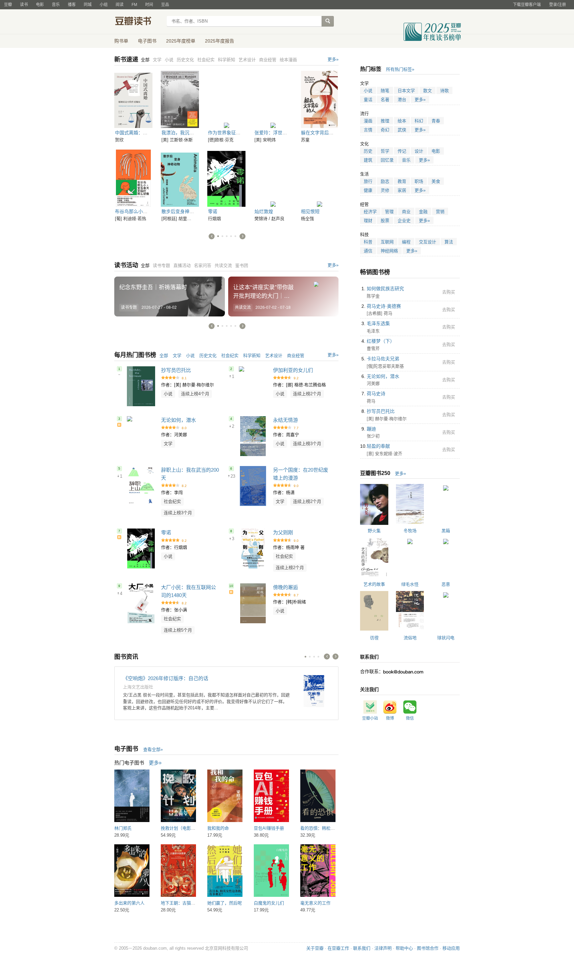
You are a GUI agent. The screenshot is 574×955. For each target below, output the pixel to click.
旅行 (368, 181)
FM (134, 4)
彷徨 (374, 637)
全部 (163, 355)
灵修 (385, 190)
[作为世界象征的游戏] (226, 99)
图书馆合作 (427, 948)
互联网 (387, 241)
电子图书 (147, 41)
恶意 (445, 584)
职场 (419, 181)
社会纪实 (230, 355)
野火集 (374, 530)
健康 (368, 190)
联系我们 (361, 948)
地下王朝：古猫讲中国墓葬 (187, 902)
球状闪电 (445, 637)
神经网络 (389, 250)
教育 (402, 181)
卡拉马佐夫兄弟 (383, 358)
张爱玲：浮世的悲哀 (275, 132)
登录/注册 (557, 4)
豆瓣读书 (138, 22)
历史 (368, 151)
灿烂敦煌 (263, 211)
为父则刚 (283, 532)
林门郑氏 (123, 828)
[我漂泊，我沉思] (180, 99)
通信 (368, 250)
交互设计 (427, 241)
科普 (368, 241)
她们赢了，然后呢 (224, 902)
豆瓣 (8, 4)
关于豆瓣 (315, 948)
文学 (177, 355)
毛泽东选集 (378, 323)
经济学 (370, 211)
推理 (385, 120)
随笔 (385, 90)
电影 (40, 4)
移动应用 (451, 948)
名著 (385, 99)
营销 (440, 211)
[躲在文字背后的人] (319, 99)
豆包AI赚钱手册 (269, 828)
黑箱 (445, 530)
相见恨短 (310, 211)
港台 (402, 99)
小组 (104, 4)
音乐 (56, 4)
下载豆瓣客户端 (527, 4)
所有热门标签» (400, 69)
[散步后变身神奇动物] (180, 178)
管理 (389, 211)
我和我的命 (218, 828)
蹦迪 (371, 428)
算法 (448, 241)
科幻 (419, 120)
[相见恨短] (319, 178)
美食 (435, 181)
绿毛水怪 (410, 584)
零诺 (212, 211)
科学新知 (251, 355)
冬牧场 (410, 530)
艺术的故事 (374, 584)
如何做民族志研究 (385, 288)
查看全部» (153, 749)
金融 (423, 211)
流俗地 (410, 637)
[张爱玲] (273, 99)
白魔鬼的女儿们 (269, 902)
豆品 (165, 4)
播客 (72, 4)
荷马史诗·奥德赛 (384, 306)
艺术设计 (273, 355)
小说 (190, 355)
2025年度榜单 (180, 41)
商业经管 (295, 355)
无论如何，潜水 (178, 420)
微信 (410, 718)
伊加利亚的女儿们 (293, 370)
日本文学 (406, 90)
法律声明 (383, 948)
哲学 (385, 151)
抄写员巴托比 (176, 370)
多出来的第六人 (129, 902)
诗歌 (444, 90)
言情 (368, 129)
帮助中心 (404, 948)
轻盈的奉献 (378, 446)
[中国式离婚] (133, 99)
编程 (406, 241)
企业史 (404, 220)
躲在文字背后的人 (319, 132)
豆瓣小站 (370, 718)
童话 (368, 99)
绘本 (402, 120)
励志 (385, 181)
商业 (406, 211)
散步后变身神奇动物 (182, 211)
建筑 (368, 160)
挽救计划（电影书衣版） (184, 828)
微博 (390, 718)
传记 (402, 151)
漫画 (368, 120)
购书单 (121, 41)
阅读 (120, 4)
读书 (24, 4)
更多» (333, 59)
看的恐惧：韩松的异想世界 (326, 828)
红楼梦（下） (381, 341)
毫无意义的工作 (315, 902)
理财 (368, 220)
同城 (88, 4)
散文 (427, 90)
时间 (149, 4)
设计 (419, 151)
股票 (385, 220)
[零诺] (226, 178)
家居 (402, 190)
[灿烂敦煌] (273, 178)
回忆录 (387, 160)
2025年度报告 (219, 41)
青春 (435, 120)
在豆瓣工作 (338, 948)
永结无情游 (285, 420)
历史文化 (208, 355)
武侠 (402, 129)
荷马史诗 (376, 393)
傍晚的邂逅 (285, 587)
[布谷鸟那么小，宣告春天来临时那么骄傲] (133, 178)
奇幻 (385, 129)
